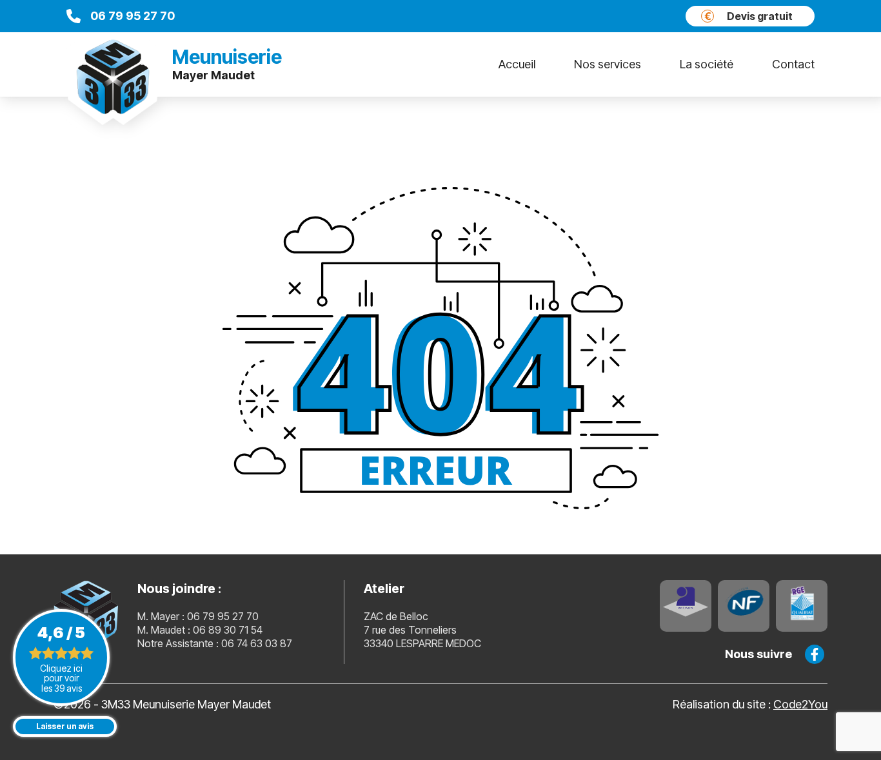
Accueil (517, 64)
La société (706, 64)
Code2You (800, 704)
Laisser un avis (65, 726)
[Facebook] (814, 654)
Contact (793, 64)
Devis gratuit (748, 16)
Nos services (607, 64)
